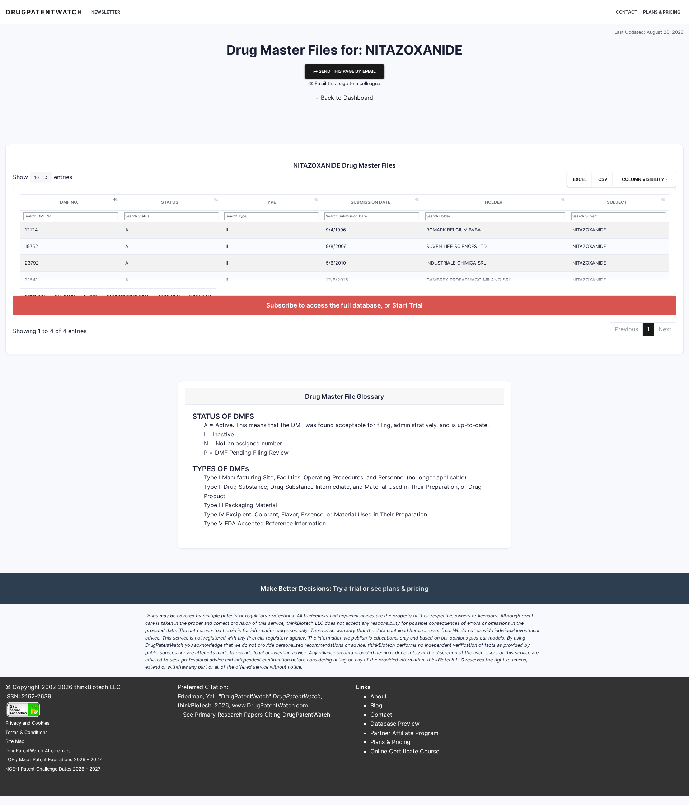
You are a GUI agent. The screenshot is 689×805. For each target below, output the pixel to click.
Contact (626, 12)
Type (270, 202)
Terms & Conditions (26, 732)
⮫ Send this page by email (344, 71)
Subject (617, 202)
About (378, 696)
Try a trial (347, 588)
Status (169, 202)
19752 (31, 246)
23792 (32, 263)
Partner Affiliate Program (404, 732)
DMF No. (69, 202)
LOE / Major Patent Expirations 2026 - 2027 (53, 759)
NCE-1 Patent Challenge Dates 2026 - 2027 (52, 769)
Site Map (14, 741)
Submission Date (370, 202)
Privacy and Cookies (27, 723)
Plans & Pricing (661, 12)
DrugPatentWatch (44, 12)
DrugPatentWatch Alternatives (38, 750)
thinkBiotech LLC (97, 687)
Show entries (42, 177)
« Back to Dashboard (344, 97)
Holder (493, 202)
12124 (31, 230)
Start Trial (407, 305)
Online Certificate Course (404, 751)
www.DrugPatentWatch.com (270, 705)
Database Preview (395, 723)
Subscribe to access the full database (323, 305)
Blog (376, 705)
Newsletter (105, 12)
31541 (31, 279)
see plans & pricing (399, 588)
